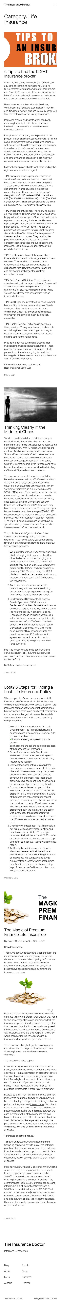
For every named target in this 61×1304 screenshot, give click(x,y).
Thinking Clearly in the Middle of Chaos (24, 429)
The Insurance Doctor (17, 4)
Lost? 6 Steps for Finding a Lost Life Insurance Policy (28, 689)
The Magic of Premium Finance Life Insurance (25, 932)
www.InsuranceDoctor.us (17, 656)
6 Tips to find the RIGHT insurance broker (26, 73)
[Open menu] (55, 4)
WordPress (52, 1298)
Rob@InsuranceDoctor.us (35, 652)
